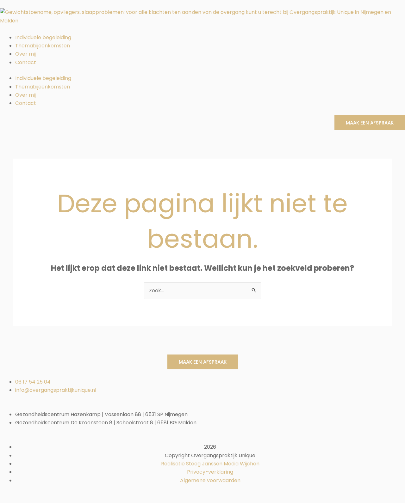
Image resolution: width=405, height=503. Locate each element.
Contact (25, 62)
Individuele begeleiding (43, 37)
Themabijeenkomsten (42, 45)
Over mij (25, 54)
